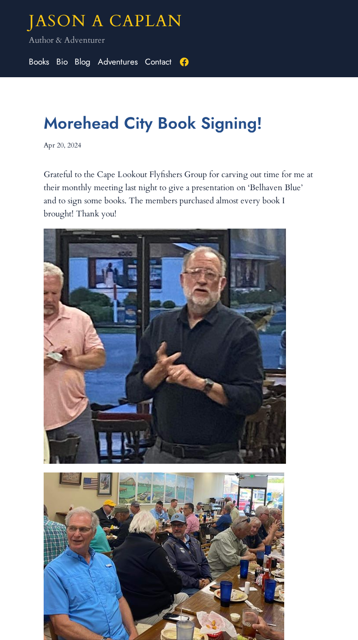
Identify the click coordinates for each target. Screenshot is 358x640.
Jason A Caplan (105, 21)
